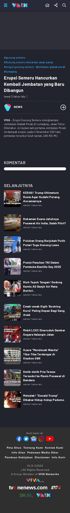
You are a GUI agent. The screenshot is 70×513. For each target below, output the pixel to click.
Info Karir (58, 457)
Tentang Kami (33, 447)
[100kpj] (56, 488)
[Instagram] (41, 438)
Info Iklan (18, 452)
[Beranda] (47, 5)
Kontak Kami (54, 447)
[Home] (20, 5)
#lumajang (10, 71)
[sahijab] (26, 495)
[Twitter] (26, 438)
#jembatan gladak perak (50, 66)
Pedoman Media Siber (42, 452)
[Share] (56, 5)
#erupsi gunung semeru (19, 66)
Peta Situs (14, 447)
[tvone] (28, 488)
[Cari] (65, 5)
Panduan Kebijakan (19, 457)
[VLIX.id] (43, 495)
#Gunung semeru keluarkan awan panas (28, 62)
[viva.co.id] (35, 480)
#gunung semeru (14, 57)
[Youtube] (50, 438)
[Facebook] (19, 438)
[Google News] (34, 438)
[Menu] (5, 5)
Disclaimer (42, 457)
